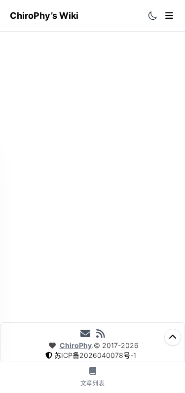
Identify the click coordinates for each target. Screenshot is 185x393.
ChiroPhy (76, 345)
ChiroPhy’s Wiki (44, 15)
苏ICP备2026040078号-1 (95, 355)
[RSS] (100, 334)
